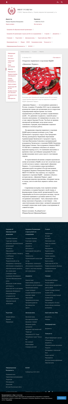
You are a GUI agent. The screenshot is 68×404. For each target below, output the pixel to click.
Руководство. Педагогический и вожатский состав (33, 258)
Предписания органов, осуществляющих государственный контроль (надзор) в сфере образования (33, 292)
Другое (27, 307)
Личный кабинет (49, 282)
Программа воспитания (32, 300)
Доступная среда (30, 271)
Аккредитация (29, 280)
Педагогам (9, 379)
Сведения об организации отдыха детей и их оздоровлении (24, 34)
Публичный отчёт (11, 61)
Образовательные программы (53, 345)
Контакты (10, 58)
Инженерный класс (12, 42)
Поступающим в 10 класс (52, 302)
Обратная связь (49, 363)
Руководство (10, 258)
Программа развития (31, 302)
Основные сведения (11, 238)
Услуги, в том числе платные (33, 268)
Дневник (8, 319)
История (10, 56)
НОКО (28, 42)
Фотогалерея (29, 342)
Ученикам (9, 38)
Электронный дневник (51, 280)
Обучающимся (10, 382)
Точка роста (47, 42)
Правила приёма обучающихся (12, 75)
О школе (47, 34)
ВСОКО (30, 46)
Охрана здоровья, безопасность (12, 80)
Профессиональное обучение (12, 91)
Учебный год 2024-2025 (32, 372)
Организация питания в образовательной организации (12, 301)
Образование (10, 251)
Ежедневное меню (37, 42)
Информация (11, 53)
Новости (10, 69)
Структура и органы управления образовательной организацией (14, 243)
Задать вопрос (10, 24)
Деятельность (29, 248)
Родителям (19, 38)
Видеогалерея (29, 344)
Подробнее (9, 400)
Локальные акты (10, 374)
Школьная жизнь (30, 38)
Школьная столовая (31, 322)
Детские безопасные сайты (14, 387)
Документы (56, 34)
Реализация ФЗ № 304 (12, 87)
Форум (23, 42)
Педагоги (47, 348)
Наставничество (30, 305)
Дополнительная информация (53, 360)
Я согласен (62, 398)
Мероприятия (12, 71)
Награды (47, 319)
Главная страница (25, 51)
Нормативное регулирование (14, 377)
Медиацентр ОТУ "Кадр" (32, 334)
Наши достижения (11, 65)
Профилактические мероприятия (12, 96)
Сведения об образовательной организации (19, 29)
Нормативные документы (32, 282)
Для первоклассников (31, 319)
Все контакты (38, 24)
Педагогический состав (12, 261)
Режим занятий (49, 355)
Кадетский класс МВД (44, 38)
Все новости (56, 57)
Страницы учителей (30, 347)
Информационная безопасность (16, 46)
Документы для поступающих (34, 285)
